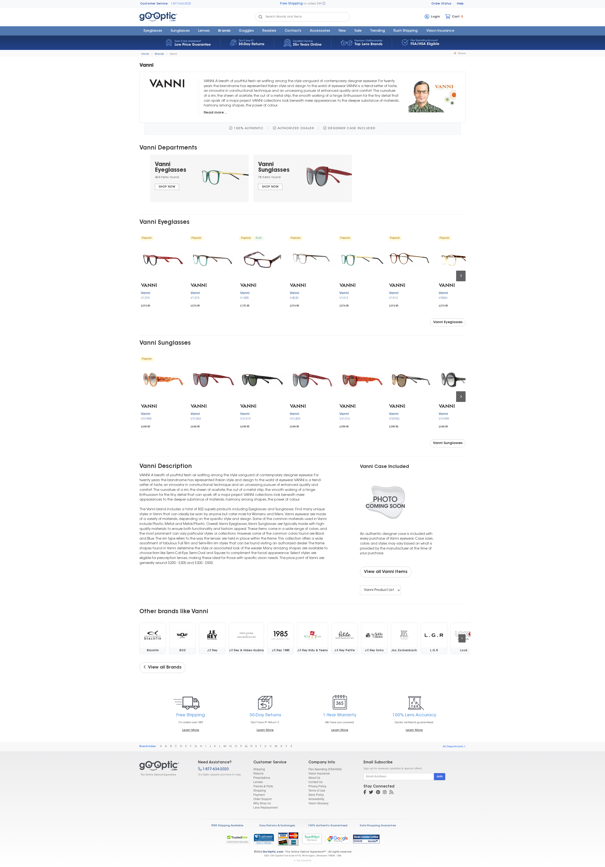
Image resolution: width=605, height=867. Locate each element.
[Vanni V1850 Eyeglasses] (262, 259)
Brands (224, 31)
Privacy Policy (317, 786)
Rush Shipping (405, 31)
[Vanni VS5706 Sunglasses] (411, 380)
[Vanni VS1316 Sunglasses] (361, 380)
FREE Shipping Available (227, 825)
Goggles (246, 31)
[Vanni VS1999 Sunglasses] (461, 380)
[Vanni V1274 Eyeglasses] (212, 259)
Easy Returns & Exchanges (277, 825)
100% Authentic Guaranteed (327, 825)
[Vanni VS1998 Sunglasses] (163, 380)
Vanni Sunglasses (447, 443)
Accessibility (316, 799)
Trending (377, 31)
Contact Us (315, 782)
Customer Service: (154, 3)
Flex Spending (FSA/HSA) (325, 769)
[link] (263, 838)
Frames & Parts (263, 786)
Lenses (204, 31)
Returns (258, 773)
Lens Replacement (265, 807)
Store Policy (316, 794)
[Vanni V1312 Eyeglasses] (411, 259)
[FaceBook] (364, 793)
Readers (269, 31)
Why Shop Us (262, 803)
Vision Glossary (318, 803)
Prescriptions (261, 777)
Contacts (293, 31)
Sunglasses (180, 31)
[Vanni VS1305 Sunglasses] (312, 380)
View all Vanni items (385, 572)
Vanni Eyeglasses (447, 322)
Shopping (259, 790)
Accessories (320, 31)
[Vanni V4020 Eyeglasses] (312, 259)
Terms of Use (316, 790)
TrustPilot (312, 839)
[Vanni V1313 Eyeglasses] (361, 259)
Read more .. (215, 112)
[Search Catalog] (260, 16)
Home (145, 54)
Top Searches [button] (303, 860)
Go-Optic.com (273, 852)
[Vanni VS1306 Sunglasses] (212, 380)
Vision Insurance (319, 773)
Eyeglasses (153, 31)
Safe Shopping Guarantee (378, 825)
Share (461, 53)
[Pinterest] (378, 793)
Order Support (262, 799)
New (342, 31)
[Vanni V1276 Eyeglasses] (163, 259)
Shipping (259, 769)
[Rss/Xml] (391, 793)
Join (439, 776)
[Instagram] (385, 793)
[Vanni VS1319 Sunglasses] (262, 380)
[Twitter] (371, 793)
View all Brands (164, 667)
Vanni (173, 54)
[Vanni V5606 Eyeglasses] (461, 259)
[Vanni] (164, 768)
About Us (314, 777)
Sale (358, 31)
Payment (259, 794)
